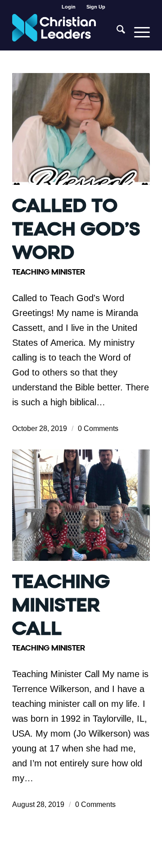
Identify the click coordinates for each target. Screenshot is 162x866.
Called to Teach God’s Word (76, 229)
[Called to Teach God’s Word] (81, 129)
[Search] (116, 32)
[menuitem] (69, 7)
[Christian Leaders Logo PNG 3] (67, 32)
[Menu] (137, 32)
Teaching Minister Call (61, 605)
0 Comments (98, 428)
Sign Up (95, 6)
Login (69, 6)
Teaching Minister (48, 272)
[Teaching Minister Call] (81, 505)
